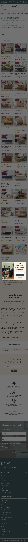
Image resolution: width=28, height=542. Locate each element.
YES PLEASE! (20, 275)
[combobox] (20, 273)
